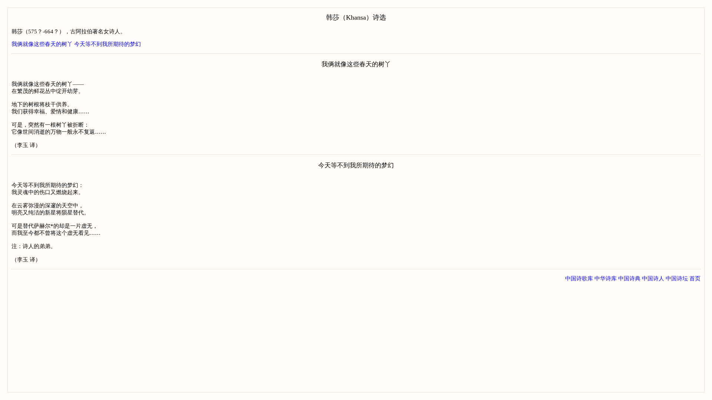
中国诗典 (629, 278)
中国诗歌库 (579, 278)
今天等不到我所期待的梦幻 (107, 44)
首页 (695, 278)
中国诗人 (653, 278)
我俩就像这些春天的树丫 (42, 44)
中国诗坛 (677, 278)
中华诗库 (605, 278)
